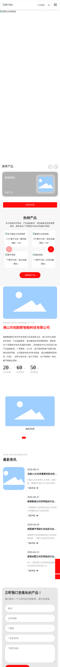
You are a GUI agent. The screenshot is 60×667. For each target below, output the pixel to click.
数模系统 (10, 177)
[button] (50, 167)
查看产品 (26, 91)
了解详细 (31, 488)
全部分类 (30, 205)
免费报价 (11, 91)
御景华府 (30, 429)
